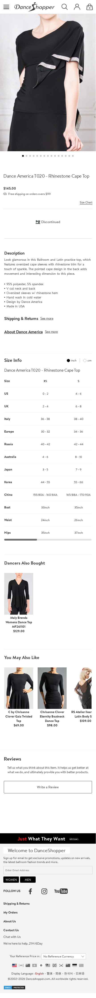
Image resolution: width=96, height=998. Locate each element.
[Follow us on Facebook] (30, 891)
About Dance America (23, 332)
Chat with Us (12, 937)
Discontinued (50, 222)
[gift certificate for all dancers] (48, 838)
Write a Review (48, 787)
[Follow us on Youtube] (61, 891)
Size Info (13, 360)
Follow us (11, 891)
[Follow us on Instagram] (44, 891)
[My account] (77, 7)
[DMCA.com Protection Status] (14, 987)
